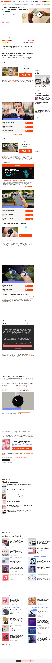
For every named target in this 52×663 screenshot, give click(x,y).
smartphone (13, 81)
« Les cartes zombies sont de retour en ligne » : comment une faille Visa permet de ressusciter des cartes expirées (16, 620)
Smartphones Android (46, 4)
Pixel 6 (9, 84)
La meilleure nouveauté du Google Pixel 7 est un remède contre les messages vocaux (18, 495)
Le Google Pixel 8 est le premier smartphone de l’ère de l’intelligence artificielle (19, 506)
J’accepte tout (18, 346)
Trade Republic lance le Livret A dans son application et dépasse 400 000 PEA (16, 611)
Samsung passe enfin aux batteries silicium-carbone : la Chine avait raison (41, 107)
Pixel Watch (9, 462)
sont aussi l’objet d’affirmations (24, 412)
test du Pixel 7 (12, 80)
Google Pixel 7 (26, 68)
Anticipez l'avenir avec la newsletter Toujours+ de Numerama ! (19, 485)
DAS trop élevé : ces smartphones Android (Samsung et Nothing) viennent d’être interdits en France (44, 99)
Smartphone (38, 4)
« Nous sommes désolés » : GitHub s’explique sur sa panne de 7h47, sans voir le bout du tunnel (43, 560)
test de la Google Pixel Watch (9, 240)
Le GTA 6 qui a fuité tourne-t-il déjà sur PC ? (43, 568)
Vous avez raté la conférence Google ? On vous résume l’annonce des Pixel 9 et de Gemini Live (20, 511)
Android (4, 462)
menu (13, 1)
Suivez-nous (31, 40)
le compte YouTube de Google (20, 321)
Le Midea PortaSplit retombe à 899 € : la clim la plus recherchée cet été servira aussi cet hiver (16, 560)
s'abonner (48, 1)
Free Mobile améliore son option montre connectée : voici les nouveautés (16, 568)
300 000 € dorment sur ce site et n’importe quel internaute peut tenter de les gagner (43, 601)
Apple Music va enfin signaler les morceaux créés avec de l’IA (15, 577)
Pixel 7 (25, 355)
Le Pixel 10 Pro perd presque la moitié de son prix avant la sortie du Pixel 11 (42, 116)
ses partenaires (5, 340)
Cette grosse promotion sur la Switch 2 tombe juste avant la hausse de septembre (16, 637)
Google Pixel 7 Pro (26, 144)
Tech (33, 4)
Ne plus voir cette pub (6, 37)
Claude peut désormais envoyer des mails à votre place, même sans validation (16, 628)
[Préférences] (43, 1)
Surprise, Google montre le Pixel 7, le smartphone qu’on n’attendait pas (19, 490)
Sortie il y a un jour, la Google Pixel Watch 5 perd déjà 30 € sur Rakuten (16, 541)
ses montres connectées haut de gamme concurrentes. (16, 247)
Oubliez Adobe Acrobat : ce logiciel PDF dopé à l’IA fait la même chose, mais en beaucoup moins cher (42, 87)
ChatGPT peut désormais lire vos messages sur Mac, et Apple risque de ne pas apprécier (43, 550)
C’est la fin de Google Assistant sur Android (42, 103)
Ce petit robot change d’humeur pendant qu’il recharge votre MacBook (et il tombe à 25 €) (43, 639)
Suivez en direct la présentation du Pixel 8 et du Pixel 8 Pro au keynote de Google (20, 500)
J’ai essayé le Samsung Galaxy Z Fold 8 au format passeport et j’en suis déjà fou (42, 111)
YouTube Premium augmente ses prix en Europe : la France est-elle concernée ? (16, 552)
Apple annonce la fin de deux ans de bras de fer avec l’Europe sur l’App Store (42, 630)
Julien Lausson (7, 22)
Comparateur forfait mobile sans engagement (21, 448)
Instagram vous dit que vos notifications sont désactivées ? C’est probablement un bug (16, 601)
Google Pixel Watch (25, 229)
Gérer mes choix (18, 348)
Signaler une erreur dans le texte (21, 457)
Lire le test (25, 70)
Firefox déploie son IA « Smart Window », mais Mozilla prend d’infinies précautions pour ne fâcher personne (43, 622)
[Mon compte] (40, 1)
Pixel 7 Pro (31, 355)
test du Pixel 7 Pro (6, 156)
